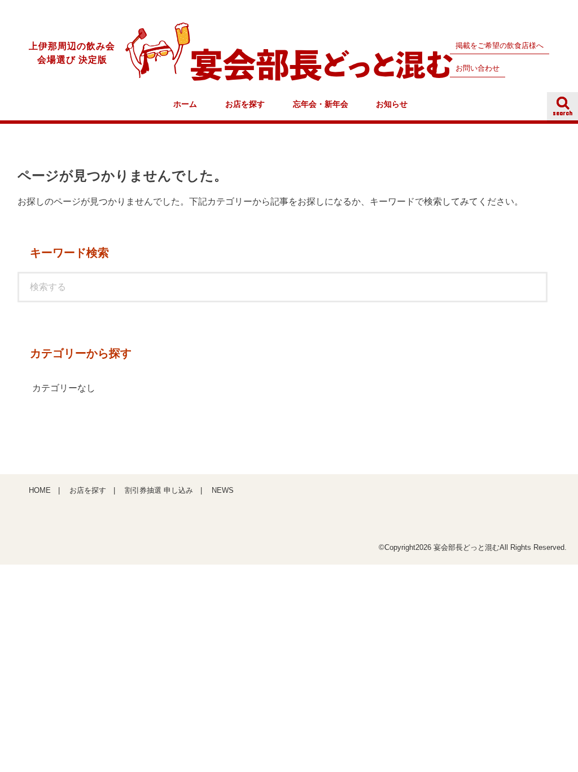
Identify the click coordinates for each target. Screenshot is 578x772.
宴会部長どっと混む (467, 547)
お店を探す (245, 104)
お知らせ (392, 104)
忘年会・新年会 (320, 104)
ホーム (185, 104)
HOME (40, 490)
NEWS (223, 490)
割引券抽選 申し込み (159, 490)
